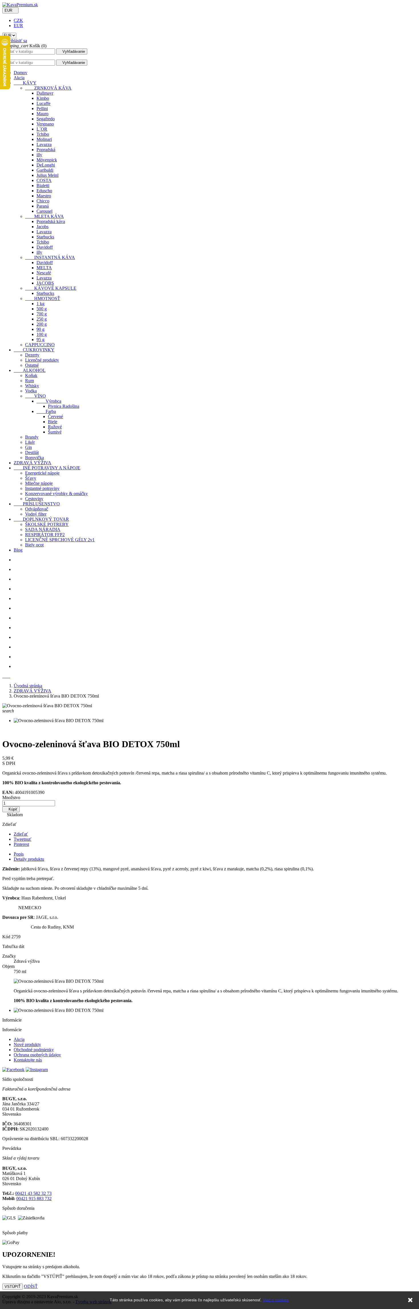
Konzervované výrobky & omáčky (56, 493)
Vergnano (45, 123)
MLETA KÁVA (44, 216)
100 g (41, 334)
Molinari (44, 139)
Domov (20, 72)
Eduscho (44, 190)
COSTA (44, 180)
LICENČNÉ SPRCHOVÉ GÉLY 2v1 (60, 539)
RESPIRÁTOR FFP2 (45, 534)
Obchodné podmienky (34, 1049)
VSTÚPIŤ (13, 1286)
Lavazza (44, 144)
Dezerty (32, 354)
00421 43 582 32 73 (33, 1193)
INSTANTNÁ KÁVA (50, 257)
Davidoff (44, 247)
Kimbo (42, 98)
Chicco (42, 200)
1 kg (40, 303)
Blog (18, 550)
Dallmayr (44, 93)
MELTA (44, 267)
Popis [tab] (19, 854)
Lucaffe (43, 103)
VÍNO (35, 396)
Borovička (34, 457)
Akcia (19, 77)
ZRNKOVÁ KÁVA (48, 88)
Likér (30, 442)
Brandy (31, 437)
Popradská (45, 149)
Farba (46, 411)
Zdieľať (21, 834)
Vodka (31, 390)
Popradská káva (50, 221)
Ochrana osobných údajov (37, 1054)
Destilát (32, 452)
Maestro (43, 195)
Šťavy (30, 478)
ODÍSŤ (31, 1286)
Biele (52, 421)
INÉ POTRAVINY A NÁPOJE (47, 467)
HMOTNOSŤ (42, 298)
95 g (40, 339)
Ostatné (32, 365)
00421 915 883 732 (34, 1198)
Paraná (42, 206)
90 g (40, 329)
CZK (18, 20)
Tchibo (42, 134)
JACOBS (45, 283)
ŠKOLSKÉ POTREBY (47, 524)
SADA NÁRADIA (42, 529)
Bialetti (42, 185)
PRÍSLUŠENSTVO (37, 503)
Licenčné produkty (42, 360)
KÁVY (25, 82)
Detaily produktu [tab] (29, 859)
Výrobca (48, 401)
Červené (55, 416)
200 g (41, 324)
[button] (4, 676)
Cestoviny (34, 498)
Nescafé (43, 272)
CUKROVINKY (34, 349)
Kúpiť (11, 809)
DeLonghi (45, 165)
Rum (29, 380)
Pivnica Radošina (63, 406)
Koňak (31, 375)
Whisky (32, 385)
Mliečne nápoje (39, 483)
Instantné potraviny (42, 488)
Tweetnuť (22, 839)
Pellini (42, 108)
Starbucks (45, 236)
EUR (18, 25)
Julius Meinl (47, 175)
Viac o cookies (276, 1300)
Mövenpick (46, 159)
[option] (215, 559)
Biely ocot (34, 544)
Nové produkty (27, 1044)
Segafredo (45, 118)
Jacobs (42, 226)
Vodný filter (35, 514)
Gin (28, 447)
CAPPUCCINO (40, 344)
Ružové (55, 426)
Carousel (44, 211)
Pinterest (21, 844)
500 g (41, 308)
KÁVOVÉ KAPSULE (50, 288)
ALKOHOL (30, 370)
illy (39, 154)
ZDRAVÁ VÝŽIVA (32, 462)
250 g (41, 319)
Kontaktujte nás (28, 1059)
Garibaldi (44, 170)
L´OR (41, 129)
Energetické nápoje (42, 473)
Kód (6, 936)
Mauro (42, 113)
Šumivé (55, 431)
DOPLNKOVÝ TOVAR (41, 519)
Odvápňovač (36, 508)
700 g (41, 313)
